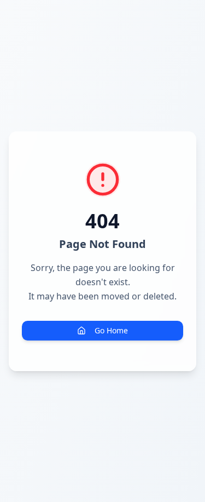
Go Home (111, 330)
